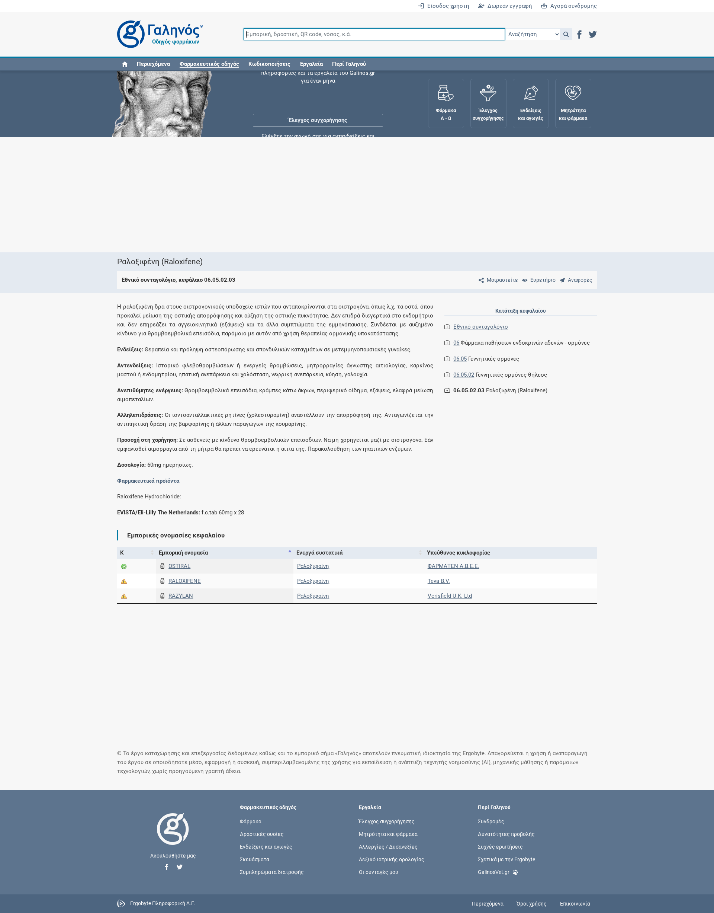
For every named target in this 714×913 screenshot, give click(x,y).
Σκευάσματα (254, 859)
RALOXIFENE (184, 581)
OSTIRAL (179, 566)
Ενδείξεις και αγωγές (266, 847)
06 (456, 342)
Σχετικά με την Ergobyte (506, 859)
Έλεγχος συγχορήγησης (318, 93)
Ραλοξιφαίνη (313, 566)
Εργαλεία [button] (311, 64)
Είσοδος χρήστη (446, 6)
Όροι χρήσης (532, 904)
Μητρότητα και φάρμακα (388, 834)
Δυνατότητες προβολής (506, 834)
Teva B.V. (439, 581)
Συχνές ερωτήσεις (500, 847)
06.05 (460, 358)
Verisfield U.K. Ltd (450, 596)
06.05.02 (463, 374)
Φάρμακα (250, 821)
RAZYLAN (180, 596)
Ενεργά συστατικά (319, 552)
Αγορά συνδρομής (572, 6)
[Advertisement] (335, 195)
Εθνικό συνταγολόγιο (480, 326)
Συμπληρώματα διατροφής (272, 872)
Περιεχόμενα (153, 64)
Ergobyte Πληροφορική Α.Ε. (163, 903)
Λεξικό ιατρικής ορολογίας (391, 859)
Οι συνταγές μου (378, 872)
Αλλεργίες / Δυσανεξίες (388, 847)
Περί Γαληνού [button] (349, 64)
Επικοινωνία (575, 904)
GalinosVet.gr (493, 872)
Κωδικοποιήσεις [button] (269, 64)
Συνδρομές (491, 821)
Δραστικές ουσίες (262, 834)
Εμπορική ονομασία (183, 552)
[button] (566, 34)
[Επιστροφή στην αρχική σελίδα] (173, 837)
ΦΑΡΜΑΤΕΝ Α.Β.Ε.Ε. (453, 566)
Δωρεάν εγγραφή (508, 6)
